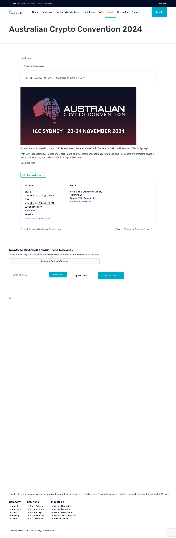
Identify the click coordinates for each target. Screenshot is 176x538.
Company (47, 12)
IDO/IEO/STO (36, 518)
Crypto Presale (37, 515)
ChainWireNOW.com (18, 530)
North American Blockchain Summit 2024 (42, 229)
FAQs (100, 12)
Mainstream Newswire (65, 515)
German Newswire (63, 512)
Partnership (35, 512)
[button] (159, 12)
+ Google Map (85, 201)
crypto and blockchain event (59, 148)
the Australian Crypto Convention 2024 (95, 148)
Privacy (15, 515)
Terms (15, 518)
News (14, 512)
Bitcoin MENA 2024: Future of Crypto (133, 229)
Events (110, 12)
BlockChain (30, 210)
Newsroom (162, 3)
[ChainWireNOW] (16, 12)
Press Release (36, 506)
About (15, 506)
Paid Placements (62, 518)
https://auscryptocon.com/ (38, 218)
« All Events (25, 57)
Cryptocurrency (37, 509)
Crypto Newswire (62, 506)
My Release (89, 12)
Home (35, 12)
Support (136, 12)
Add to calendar (34, 175)
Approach (16, 509)
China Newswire (62, 509)
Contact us (123, 12)
